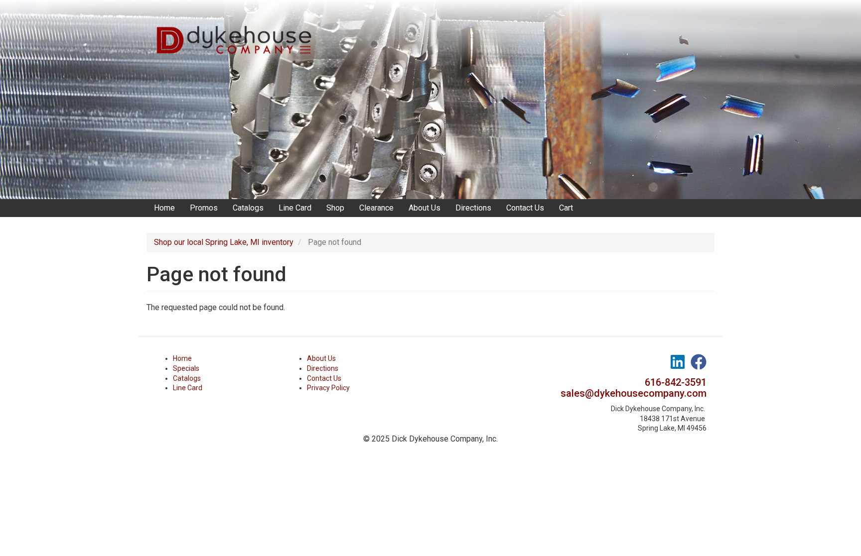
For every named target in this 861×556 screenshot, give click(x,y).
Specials (186, 368)
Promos (204, 208)
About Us (424, 208)
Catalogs (248, 208)
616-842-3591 (676, 382)
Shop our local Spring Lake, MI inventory (223, 242)
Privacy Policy (328, 388)
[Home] (237, 30)
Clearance (376, 208)
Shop (335, 208)
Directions (473, 208)
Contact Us (525, 208)
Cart (566, 208)
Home (164, 208)
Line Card (295, 208)
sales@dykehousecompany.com (634, 393)
